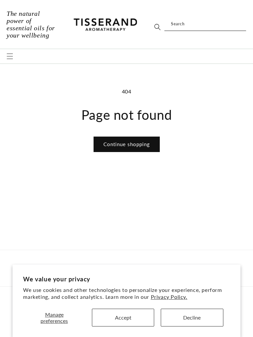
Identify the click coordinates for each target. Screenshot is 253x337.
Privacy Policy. (169, 297)
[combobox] (205, 24)
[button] (10, 56)
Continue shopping (126, 144)
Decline (192, 317)
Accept (123, 317)
